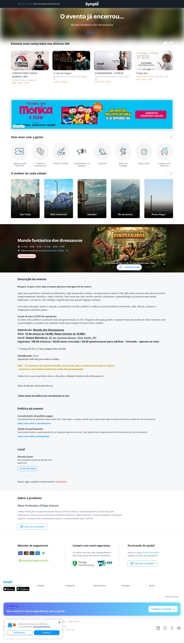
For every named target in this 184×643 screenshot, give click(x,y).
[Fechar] (59, 622)
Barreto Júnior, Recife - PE (55, 250)
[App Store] (9, 589)
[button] (12, 625)
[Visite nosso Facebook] (179, 628)
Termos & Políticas (41, 626)
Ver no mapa (29, 468)
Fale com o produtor (35, 526)
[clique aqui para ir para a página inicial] (92, 4)
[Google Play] (23, 589)
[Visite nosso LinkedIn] (158, 628)
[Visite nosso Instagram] (165, 628)
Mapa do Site (74, 621)
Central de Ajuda (151, 552)
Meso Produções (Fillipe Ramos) (47, 4)
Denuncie (61, 481)
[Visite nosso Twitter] (172, 628)
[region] (33, 629)
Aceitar (46, 632)
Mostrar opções (172, 596)
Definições (19, 632)
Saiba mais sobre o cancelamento (34, 423)
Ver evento (92, 32)
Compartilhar (131, 267)
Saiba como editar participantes (33, 436)
